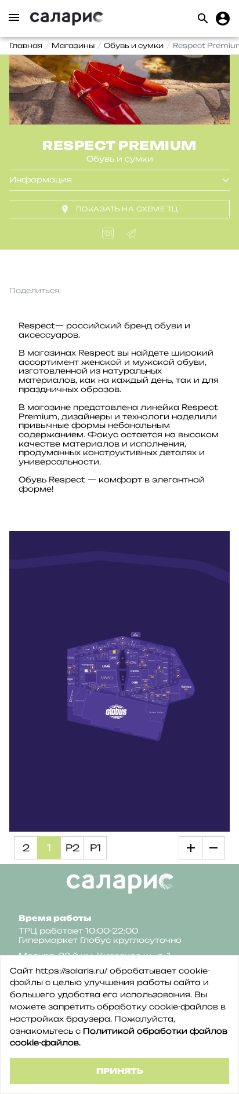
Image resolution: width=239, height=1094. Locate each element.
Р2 (72, 848)
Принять (119, 1070)
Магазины (73, 45)
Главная (25, 45)
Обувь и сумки (134, 45)
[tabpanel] (119, 90)
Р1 (95, 848)
